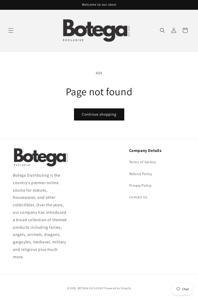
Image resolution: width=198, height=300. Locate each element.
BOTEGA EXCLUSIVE (91, 288)
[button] (10, 30)
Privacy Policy (140, 185)
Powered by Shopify (117, 288)
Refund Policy (140, 174)
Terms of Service (142, 162)
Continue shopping (99, 114)
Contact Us (138, 197)
